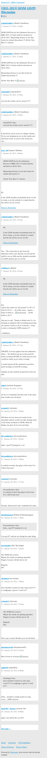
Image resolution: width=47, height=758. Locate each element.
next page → (6, 729)
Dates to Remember (8, 208)
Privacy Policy (21, 747)
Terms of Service (7, 747)
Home (3, 743)
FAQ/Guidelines (24, 743)
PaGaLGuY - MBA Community (13, 2)
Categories (12, 743)
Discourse (14, 752)
